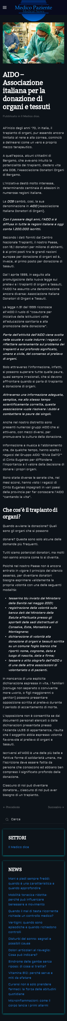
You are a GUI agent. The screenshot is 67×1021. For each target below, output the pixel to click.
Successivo (54, 807)
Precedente (13, 807)
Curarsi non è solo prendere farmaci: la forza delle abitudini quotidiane (32, 989)
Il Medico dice (30, 116)
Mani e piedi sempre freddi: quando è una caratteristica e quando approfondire (31, 883)
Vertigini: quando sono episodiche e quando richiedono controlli (32, 927)
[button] (5, 7)
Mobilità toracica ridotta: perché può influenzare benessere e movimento (27, 899)
